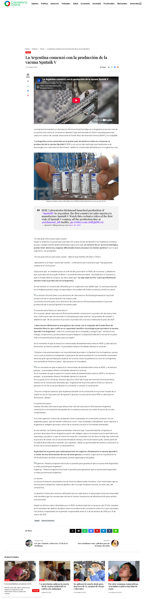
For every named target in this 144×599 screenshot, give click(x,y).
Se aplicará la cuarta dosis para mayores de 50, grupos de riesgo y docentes (89, 586)
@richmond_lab (51, 222)
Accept (35, 590)
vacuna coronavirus (48, 521)
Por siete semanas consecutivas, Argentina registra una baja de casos (123, 586)
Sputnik (37, 521)
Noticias (34, 49)
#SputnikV (48, 213)
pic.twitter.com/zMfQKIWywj (86, 222)
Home (27, 49)
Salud (42, 49)
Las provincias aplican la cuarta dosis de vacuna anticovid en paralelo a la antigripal (54, 586)
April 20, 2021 (75, 225)
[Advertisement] (72, 27)
